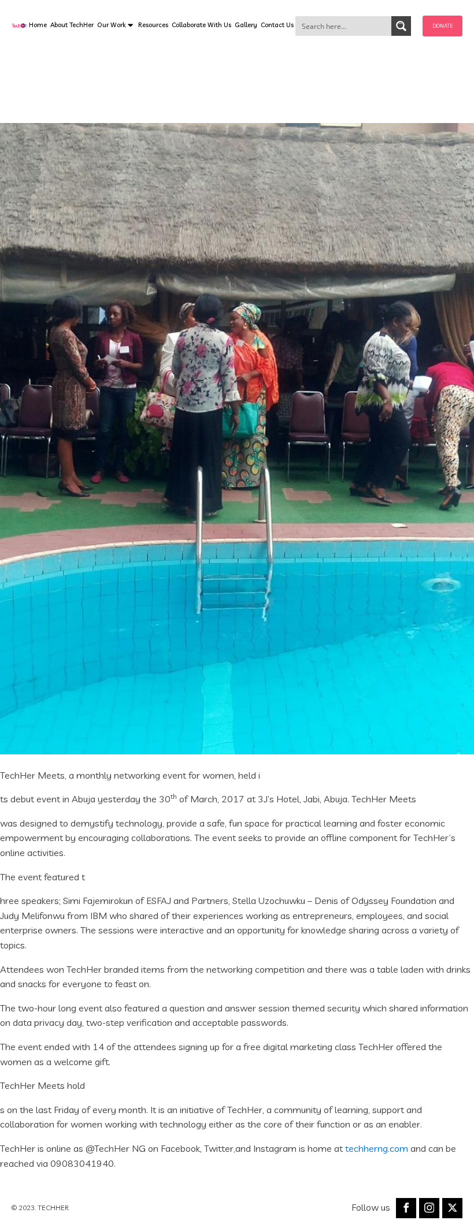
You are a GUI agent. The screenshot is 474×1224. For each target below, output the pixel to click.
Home (38, 25)
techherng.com (376, 1148)
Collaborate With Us (201, 25)
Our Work (111, 25)
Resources (153, 25)
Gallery (246, 25)
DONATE (442, 26)
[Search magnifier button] (401, 26)
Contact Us (277, 25)
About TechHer (72, 25)
